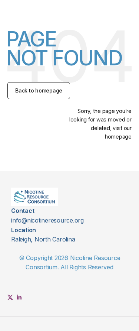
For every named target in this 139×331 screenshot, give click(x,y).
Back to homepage (38, 90)
